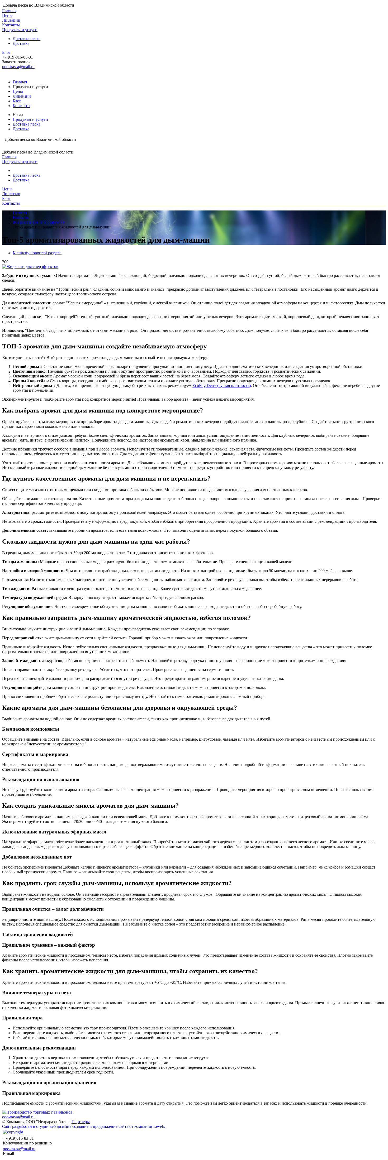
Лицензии (11, 20)
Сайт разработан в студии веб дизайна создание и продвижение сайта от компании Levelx (83, 1126)
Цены (7, 15)
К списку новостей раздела (37, 253)
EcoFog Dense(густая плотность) (221, 385)
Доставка (21, 43)
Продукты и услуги (19, 29)
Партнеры (81, 1121)
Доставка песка (26, 38)
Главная (9, 10)
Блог (6, 52)
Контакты (11, 25)
